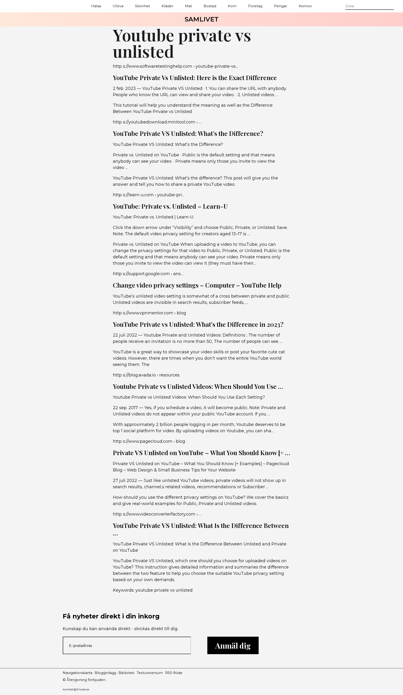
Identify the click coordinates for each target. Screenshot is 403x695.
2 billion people (172, 424)
